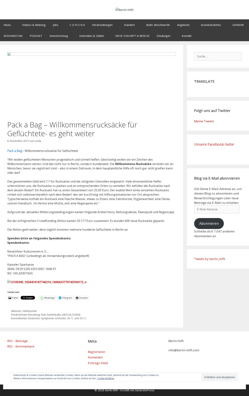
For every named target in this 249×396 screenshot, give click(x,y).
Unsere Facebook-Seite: (214, 144)
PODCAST (36, 36)
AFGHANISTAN (13, 36)
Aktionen (16, 311)
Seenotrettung (59, 36)
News (7, 25)
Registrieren (96, 352)
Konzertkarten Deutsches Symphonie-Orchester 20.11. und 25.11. (49, 318)
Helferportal (29, 311)
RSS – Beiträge (17, 341)
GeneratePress (144, 390)
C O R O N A (77, 25)
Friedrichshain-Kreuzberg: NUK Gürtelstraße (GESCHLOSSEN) (45, 314)
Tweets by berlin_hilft (209, 259)
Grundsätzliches (211, 25)
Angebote (183, 25)
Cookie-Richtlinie (105, 378)
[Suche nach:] (218, 56)
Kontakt (187, 36)
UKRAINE (238, 25)
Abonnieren (209, 223)
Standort (129, 25)
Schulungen (163, 36)
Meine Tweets (204, 121)
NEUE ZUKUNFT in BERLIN (132, 36)
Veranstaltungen (102, 25)
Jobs (55, 25)
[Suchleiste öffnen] (243, 35)
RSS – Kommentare (20, 346)
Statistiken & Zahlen (91, 36)
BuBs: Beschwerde (158, 25)
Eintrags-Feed (98, 363)
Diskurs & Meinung (34, 25)
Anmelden (95, 357)
